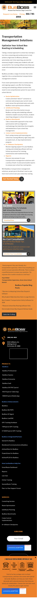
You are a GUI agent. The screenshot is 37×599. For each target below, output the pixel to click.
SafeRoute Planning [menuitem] (8, 510)
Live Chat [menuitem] (5, 476)
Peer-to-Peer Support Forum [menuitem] (11, 488)
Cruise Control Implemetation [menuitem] (7, 519)
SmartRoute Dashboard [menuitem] (9, 467)
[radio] (6, 567)
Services (5, 497)
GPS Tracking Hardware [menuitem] (9, 422)
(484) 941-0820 (12, 337)
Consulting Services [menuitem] (8, 501)
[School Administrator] (30, 567)
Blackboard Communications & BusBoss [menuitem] (15, 445)
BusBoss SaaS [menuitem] (6, 383)
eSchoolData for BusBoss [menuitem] (10, 449)
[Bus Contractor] (6, 567)
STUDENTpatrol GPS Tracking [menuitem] (11, 431)
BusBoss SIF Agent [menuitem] (8, 414)
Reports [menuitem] (4, 471)
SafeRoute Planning (13, 108)
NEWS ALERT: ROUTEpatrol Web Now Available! (18, 2)
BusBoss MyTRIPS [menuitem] (8, 410)
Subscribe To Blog (9, 314)
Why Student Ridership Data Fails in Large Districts (18, 297)
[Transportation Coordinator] (22, 567)
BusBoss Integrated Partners (12, 437)
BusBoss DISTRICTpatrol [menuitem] (10, 387)
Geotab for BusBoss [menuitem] (8, 441)
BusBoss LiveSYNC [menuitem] (8, 418)
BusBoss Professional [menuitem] (9, 371)
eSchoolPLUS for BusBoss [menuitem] (10, 457)
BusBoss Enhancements (10, 402)
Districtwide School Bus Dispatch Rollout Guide (17, 309)
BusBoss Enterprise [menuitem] (8, 379)
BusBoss (5, 367)
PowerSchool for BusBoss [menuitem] (10, 453)
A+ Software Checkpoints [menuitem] (10, 524)
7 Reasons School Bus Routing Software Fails (16, 306)
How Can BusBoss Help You (11, 463)
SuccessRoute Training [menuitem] (9, 484)
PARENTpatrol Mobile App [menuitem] (10, 396)
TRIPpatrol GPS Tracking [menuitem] (10, 427)
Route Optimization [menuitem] (8, 505)
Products (6, 364)
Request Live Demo (10, 14)
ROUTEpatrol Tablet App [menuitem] (10, 392)
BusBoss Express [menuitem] (7, 375)
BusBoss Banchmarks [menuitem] (9, 514)
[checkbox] (18, 567)
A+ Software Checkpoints (14, 144)
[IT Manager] (14, 567)
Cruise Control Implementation (16, 133)
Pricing (22, 14)
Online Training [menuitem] (7, 480)
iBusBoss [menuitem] (5, 406)
